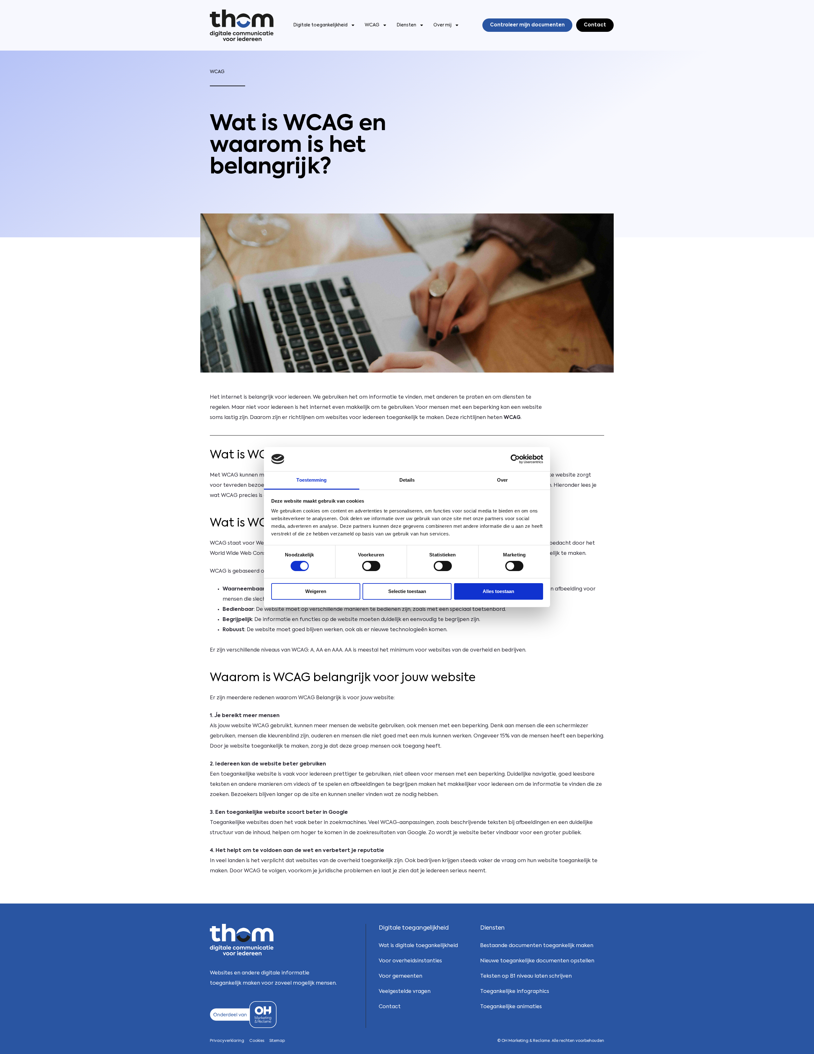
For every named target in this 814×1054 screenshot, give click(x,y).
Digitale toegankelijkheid (320, 25)
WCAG (372, 25)
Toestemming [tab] (311, 480)
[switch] (371, 566)
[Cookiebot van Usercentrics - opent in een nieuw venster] (515, 459)
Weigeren (315, 591)
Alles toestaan (498, 591)
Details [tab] (407, 480)
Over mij (442, 25)
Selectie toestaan (407, 591)
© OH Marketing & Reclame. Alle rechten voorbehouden (550, 1041)
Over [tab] (502, 480)
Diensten (406, 25)
